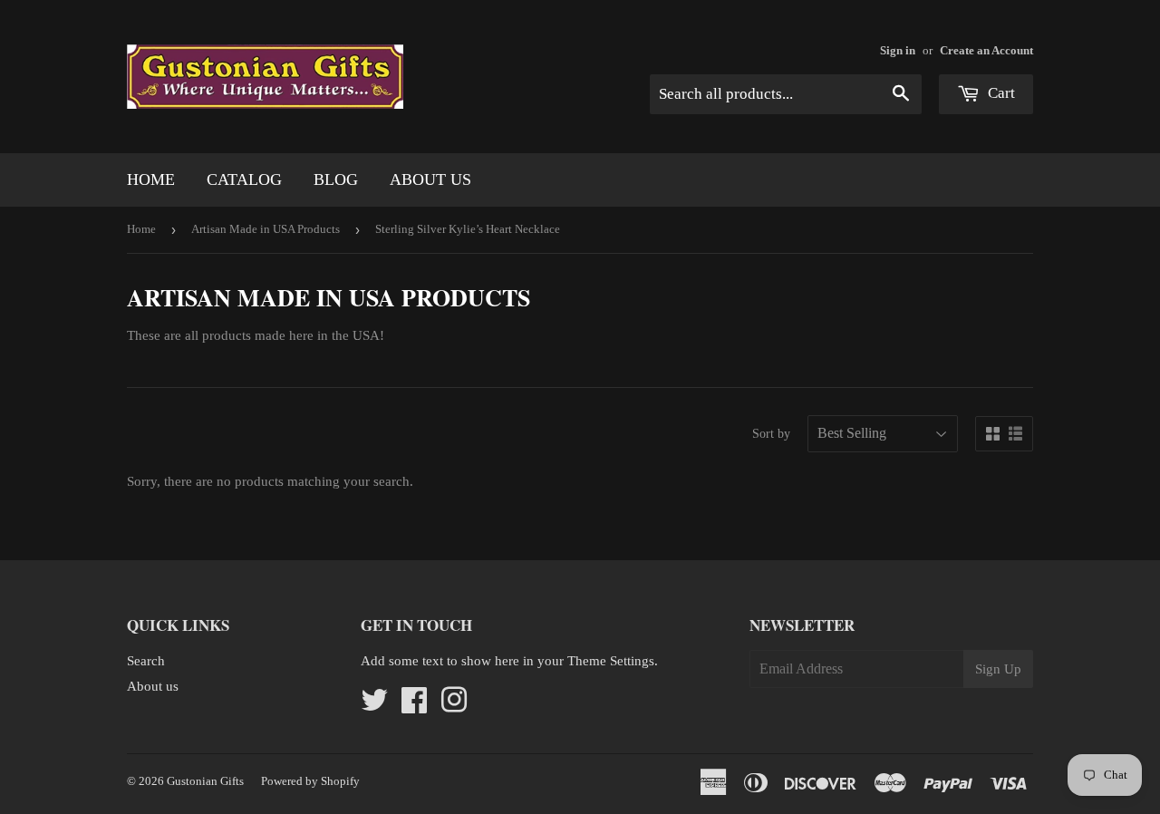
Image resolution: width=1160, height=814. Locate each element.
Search (146, 661)
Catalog (244, 179)
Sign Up (998, 669)
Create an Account (986, 50)
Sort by (771, 434)
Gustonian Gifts (205, 781)
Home (151, 179)
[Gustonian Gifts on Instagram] (454, 706)
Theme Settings (610, 661)
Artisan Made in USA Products (265, 229)
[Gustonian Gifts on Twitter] (374, 706)
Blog (336, 179)
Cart (999, 93)
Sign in (897, 50)
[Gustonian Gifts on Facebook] (414, 706)
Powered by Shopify (310, 781)
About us (430, 179)
